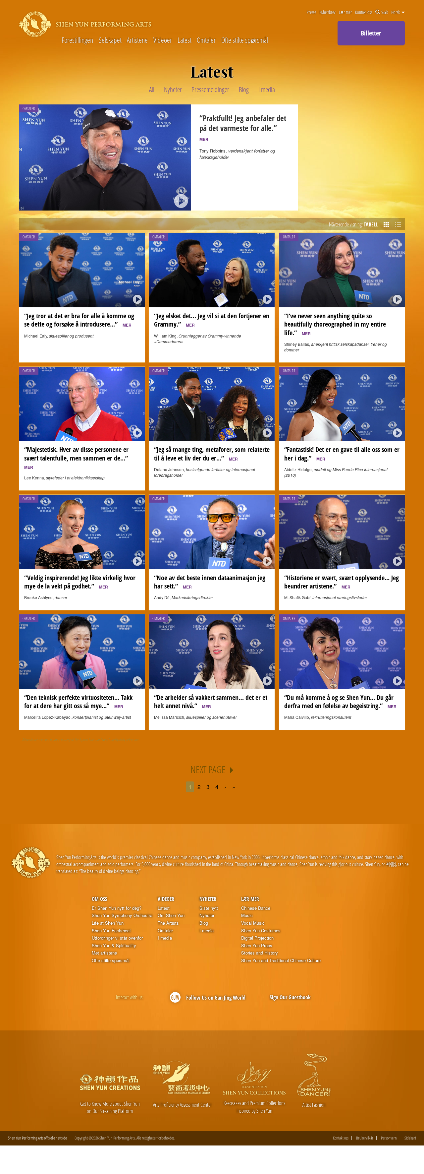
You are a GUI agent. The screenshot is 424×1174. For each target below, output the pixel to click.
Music (247, 915)
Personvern (389, 1138)
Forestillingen (77, 39)
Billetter (371, 33)
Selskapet (110, 39)
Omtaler (206, 39)
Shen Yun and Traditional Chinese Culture (281, 960)
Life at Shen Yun (108, 923)
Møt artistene (104, 953)
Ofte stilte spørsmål (244, 39)
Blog (203, 923)
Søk (384, 12)
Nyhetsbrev (327, 12)
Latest (184, 39)
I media (165, 938)
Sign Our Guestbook (290, 997)
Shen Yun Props (256, 946)
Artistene (137, 39)
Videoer (162, 39)
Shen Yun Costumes (261, 931)
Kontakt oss (363, 12)
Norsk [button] (396, 12)
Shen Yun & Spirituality (114, 946)
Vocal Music (253, 923)
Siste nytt (208, 908)
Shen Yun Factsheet (111, 931)
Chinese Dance (255, 908)
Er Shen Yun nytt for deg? (116, 908)
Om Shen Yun (171, 915)
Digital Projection (257, 938)
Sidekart (410, 1138)
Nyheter (207, 899)
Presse (311, 12)
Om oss (99, 899)
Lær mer (345, 12)
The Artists (168, 923)
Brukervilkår (364, 1138)
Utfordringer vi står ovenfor (117, 938)
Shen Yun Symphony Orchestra (122, 915)
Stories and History (259, 953)
